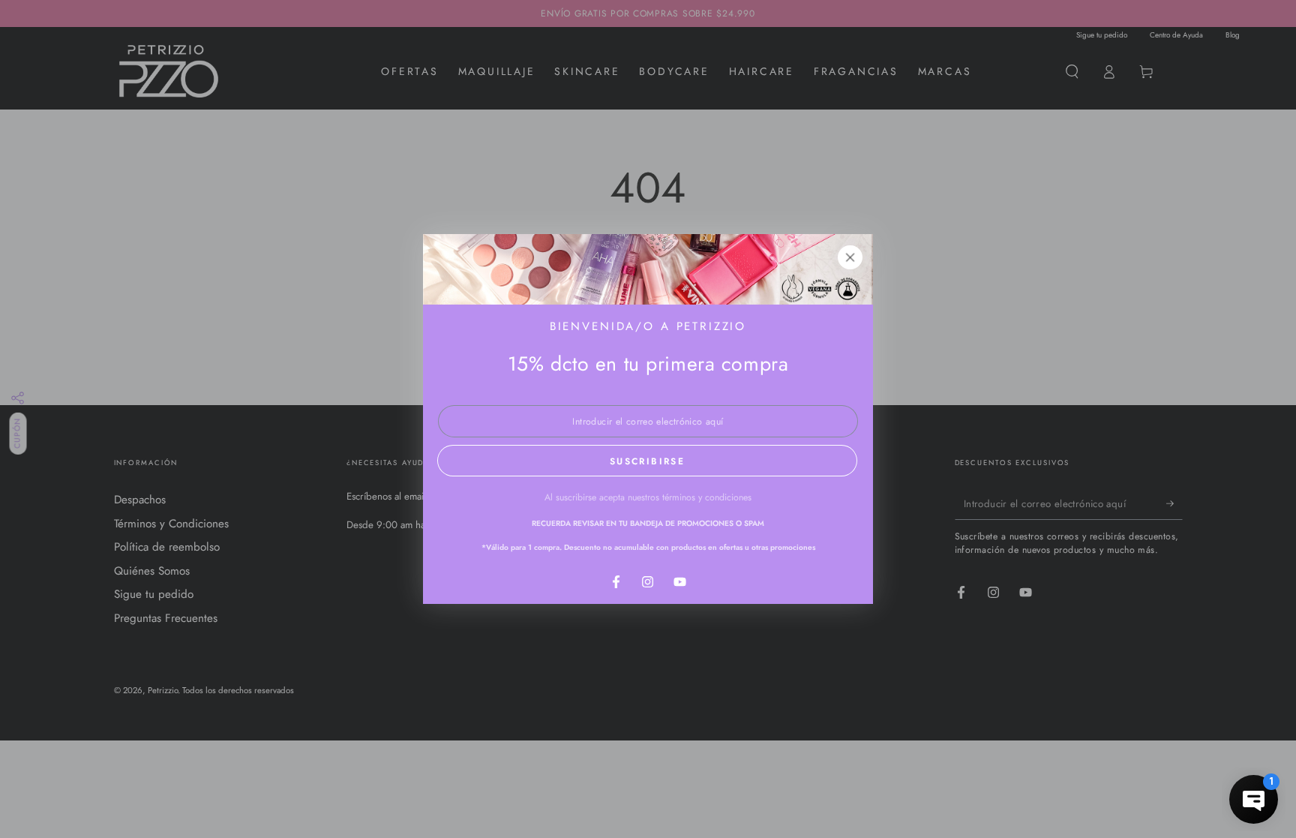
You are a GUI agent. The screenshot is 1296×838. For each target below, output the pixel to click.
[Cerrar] (850, 257)
